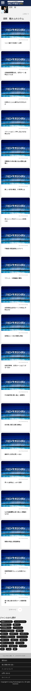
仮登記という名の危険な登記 (14, 336)
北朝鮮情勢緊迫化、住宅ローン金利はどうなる (15, 73)
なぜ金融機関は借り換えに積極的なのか (15, 513)
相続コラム (17, 624)
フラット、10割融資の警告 (13, 278)
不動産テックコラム (6, 621)
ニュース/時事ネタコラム (7, 637)
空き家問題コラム (5, 627)
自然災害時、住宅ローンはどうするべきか (15, 366)
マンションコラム (22, 637)
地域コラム (4, 633)
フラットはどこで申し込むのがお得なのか (15, 132)
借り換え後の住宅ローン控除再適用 (15, 601)
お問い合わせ (6, 673)
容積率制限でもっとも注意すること (15, 572)
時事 (2, 649)
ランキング (23, 646)
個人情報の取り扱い (8, 664)
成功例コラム (13, 633)
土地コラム (14, 640)
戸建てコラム (4, 640)
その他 (8, 649)
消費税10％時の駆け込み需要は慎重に (15, 162)
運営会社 (4, 660)
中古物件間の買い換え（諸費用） (15, 395)
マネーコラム (19, 643)
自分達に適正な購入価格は (13, 424)
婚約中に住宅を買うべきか (13, 454)
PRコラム (3, 646)
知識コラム (19, 630)
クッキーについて (7, 669)
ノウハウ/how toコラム (7, 630)
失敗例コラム (24, 633)
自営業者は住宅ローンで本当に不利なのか (15, 308)
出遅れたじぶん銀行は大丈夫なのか (15, 103)
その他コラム (13, 646)
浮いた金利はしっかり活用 (13, 482)
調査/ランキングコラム (7, 643)
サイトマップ (6, 677)
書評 (15, 649)
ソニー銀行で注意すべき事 (13, 43)
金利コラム (23, 640)
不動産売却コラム (5, 624)
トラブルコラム (18, 627)
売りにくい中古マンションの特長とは (15, 220)
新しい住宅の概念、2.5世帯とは (15, 189)
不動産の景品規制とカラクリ (14, 248)
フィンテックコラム (20, 621)
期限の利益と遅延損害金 (12, 541)
